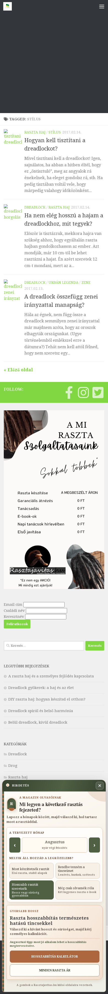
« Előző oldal (18, 369)
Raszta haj (34, 132)
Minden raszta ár (54, 970)
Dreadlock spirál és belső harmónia (40, 711)
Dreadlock (34, 207)
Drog (12, 765)
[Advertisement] (54, 57)
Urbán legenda (63, 282)
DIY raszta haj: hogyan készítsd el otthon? (46, 699)
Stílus (54, 132)
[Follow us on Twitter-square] (98, 392)
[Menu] (101, 6)
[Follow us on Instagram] (83, 392)
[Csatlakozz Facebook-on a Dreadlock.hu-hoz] (69, 392)
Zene (85, 282)
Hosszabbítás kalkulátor (54, 956)
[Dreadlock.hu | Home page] (9, 6)
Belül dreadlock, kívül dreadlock (37, 722)
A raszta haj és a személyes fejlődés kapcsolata (51, 676)
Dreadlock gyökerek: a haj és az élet (41, 687)
